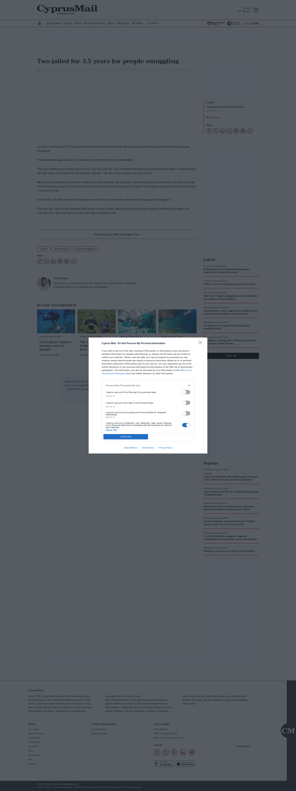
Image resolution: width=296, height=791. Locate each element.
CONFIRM (126, 437)
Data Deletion (130, 447)
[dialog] (148, 395)
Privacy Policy (165, 447)
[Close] (201, 343)
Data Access (148, 447)
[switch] (186, 392)
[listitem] (148, 385)
